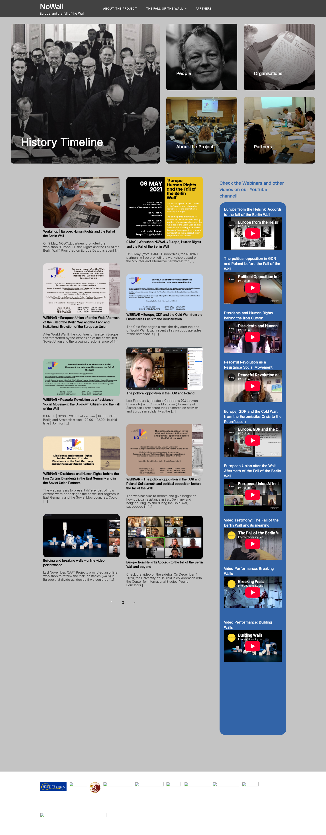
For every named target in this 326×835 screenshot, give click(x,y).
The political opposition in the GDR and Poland (160, 393)
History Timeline (62, 142)
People (183, 73)
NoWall (51, 6)
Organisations (268, 73)
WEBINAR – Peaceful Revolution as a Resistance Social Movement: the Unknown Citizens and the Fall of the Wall (81, 404)
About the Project (120, 8)
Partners (204, 8)
